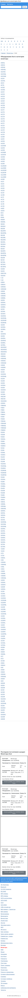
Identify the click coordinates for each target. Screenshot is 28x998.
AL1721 (3, 125)
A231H (2, 78)
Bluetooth (3, 887)
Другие (3, 923)
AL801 (2, 208)
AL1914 (3, 148)
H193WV (3, 367)
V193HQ (3, 562)
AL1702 (3, 105)
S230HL (3, 528)
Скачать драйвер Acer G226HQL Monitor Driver (14, 782)
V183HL (3, 557)
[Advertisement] (14, 23)
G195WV (3, 295)
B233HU (3, 244)
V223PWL (3, 604)
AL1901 (3, 136)
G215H (3, 309)
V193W (3, 571)
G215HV (3, 313)
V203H (3, 580)
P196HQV (3, 428)
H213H (3, 372)
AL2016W (3, 168)
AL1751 (3, 134)
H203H (3, 369)
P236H (3, 481)
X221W (3, 694)
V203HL (3, 582)
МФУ (2, 949)
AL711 (2, 197)
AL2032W (3, 170)
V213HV (3, 596)
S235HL (3, 535)
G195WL (3, 293)
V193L (2, 566)
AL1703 (3, 107)
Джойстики (4, 920)
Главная (3, 4)
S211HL (3, 517)
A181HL (3, 62)
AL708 (2, 195)
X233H (3, 705)
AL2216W (3, 174)
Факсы (3, 985)
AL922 (2, 210)
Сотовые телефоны (6, 979)
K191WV (3, 403)
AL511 (2, 181)
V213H (2, 591)
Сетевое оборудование (8, 974)
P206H (3, 441)
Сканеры (3, 976)
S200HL (3, 510)
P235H (3, 477)
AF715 (2, 85)
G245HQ (3, 340)
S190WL (3, 504)
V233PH (3, 620)
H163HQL (3, 358)
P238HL (3, 486)
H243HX (3, 389)
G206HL (3, 307)
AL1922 (3, 157)
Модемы (3, 945)
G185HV (3, 284)
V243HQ (3, 629)
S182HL (3, 501)
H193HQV (3, 363)
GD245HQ (4, 349)
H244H (3, 392)
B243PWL (3, 255)
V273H (3, 640)
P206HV (3, 445)
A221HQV (3, 76)
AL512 (2, 183)
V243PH (3, 631)
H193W (3, 365)
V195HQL (3, 578)
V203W (3, 587)
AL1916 (3, 150)
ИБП (2, 927)
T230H (3, 548)
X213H (2, 690)
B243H (3, 248)
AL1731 (3, 130)
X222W (3, 696)
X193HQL (3, 676)
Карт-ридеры (5, 932)
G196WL (3, 298)
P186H (2, 410)
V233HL (3, 618)
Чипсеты (3, 990)
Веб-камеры (4, 911)
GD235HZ (3, 347)
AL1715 (3, 118)
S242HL (3, 540)
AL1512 (3, 94)
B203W (3, 228)
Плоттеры (4, 963)
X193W (3, 678)
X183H (2, 663)
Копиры (3, 940)
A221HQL (3, 74)
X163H (2, 649)
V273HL (3, 643)
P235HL (3, 479)
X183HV (3, 665)
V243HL (3, 627)
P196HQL (3, 425)
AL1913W (3, 145)
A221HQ (3, 71)
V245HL (3, 638)
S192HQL (3, 508)
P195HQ (3, 421)
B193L (2, 217)
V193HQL (3, 564)
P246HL (3, 497)
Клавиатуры (4, 938)
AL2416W (3, 177)
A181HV (3, 65)
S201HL (3, 513)
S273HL (3, 546)
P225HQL (3, 466)
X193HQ (3, 674)
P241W (3, 488)
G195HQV (3, 289)
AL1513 (3, 96)
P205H (3, 436)
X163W (3, 651)
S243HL (3, 542)
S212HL (3, 519)
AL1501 (3, 87)
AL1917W (3, 154)
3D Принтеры (5, 884)
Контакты (10, 4)
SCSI (2, 902)
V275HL (3, 645)
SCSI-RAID (4, 905)
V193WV (3, 575)
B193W (3, 219)
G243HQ (3, 333)
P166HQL (3, 405)
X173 (2, 658)
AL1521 (3, 101)
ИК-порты (3, 929)
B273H (3, 260)
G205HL (3, 302)
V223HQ (3, 598)
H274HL (3, 394)
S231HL (3, 531)
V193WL (3, 573)
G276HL (3, 345)
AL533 (2, 190)
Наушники (4, 954)
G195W (3, 291)
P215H (2, 448)
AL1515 (3, 98)
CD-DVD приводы (6, 889)
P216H (2, 450)
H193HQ (3, 360)
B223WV (3, 239)
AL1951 (3, 163)
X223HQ (3, 699)
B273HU (3, 264)
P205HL (3, 439)
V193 (2, 560)
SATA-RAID (4, 900)
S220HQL (3, 522)
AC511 (2, 83)
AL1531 (3, 103)
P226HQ (3, 468)
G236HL (3, 329)
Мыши (2, 952)
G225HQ (3, 316)
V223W (3, 607)
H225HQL (3, 376)
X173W (3, 660)
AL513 (2, 186)
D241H (3, 271)
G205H (3, 300)
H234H (3, 380)
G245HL (3, 338)
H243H (3, 387)
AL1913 (3, 143)
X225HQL (3, 703)
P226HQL (3, 470)
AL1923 (3, 159)
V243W (3, 636)
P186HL (3, 412)
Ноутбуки (3, 956)
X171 (2, 656)
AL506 (2, 179)
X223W (3, 701)
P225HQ (3, 463)
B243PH (3, 251)
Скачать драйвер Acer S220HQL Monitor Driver (14, 812)
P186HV (3, 414)
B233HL (3, 242)
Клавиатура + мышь (7, 936)
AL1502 (3, 89)
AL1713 (3, 114)
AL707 (2, 192)
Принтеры (4, 967)
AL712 (2, 199)
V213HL (3, 593)
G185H (3, 282)
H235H (3, 383)
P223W (3, 459)
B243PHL (3, 253)
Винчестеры (4, 918)
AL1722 (3, 127)
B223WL (3, 237)
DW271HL (3, 273)
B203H (3, 224)
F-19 (2, 277)
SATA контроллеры (6, 898)
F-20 (2, 280)
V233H (3, 616)
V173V (2, 555)
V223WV (3, 611)
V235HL (3, 622)
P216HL (3, 452)
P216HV (3, 454)
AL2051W (3, 172)
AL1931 (3, 161)
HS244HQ (3, 401)
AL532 (2, 188)
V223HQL (3, 600)
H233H (3, 378)
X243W (3, 716)
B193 (2, 215)
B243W (3, 257)
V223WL (3, 609)
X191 (2, 667)
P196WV (3, 430)
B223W (3, 235)
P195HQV (3, 423)
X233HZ (3, 707)
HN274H (3, 396)
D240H (3, 269)
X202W (3, 683)
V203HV (3, 584)
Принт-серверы (5, 965)
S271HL (3, 544)
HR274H (3, 398)
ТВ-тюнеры (4, 983)
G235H (3, 324)
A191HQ (3, 67)
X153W (3, 647)
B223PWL (3, 233)
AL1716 (3, 121)
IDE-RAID (3, 891)
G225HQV (3, 320)
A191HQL (3, 69)
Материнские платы (7, 943)
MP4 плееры (4, 896)
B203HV (3, 226)
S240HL (3, 537)
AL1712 (3, 112)
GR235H (3, 354)
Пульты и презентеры (7, 972)
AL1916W (3, 152)
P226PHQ (3, 475)
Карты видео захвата (7, 934)
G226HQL (3, 322)
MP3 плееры (4, 893)
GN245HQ (4, 351)
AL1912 (3, 141)
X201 (2, 681)
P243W (3, 490)
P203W (3, 434)
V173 (2, 553)
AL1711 (2, 109)
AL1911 (2, 139)
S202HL (3, 515)
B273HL (3, 262)
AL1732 (3, 132)
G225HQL (3, 318)
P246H (3, 495)
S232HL (3, 533)
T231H (2, 551)
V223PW (3, 602)
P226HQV (3, 472)
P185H (2, 407)
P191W (2, 416)
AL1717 (3, 123)
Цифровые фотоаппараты (8, 988)
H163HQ (3, 356)
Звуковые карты (5, 925)
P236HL (3, 484)
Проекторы (4, 970)
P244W (3, 492)
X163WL (3, 654)
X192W (3, 672)
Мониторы (10, 53)
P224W (3, 461)
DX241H (3, 275)
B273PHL (3, 266)
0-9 (2, 41)
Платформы (4, 961)
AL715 (2, 201)
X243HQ (3, 714)
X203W (3, 687)
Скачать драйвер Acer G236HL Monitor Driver (14, 872)
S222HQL (3, 526)
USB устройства (5, 907)
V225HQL (3, 613)
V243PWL (3, 634)
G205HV (3, 304)
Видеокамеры (5, 914)
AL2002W (3, 165)
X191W (2, 669)
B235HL (3, 246)
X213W (3, 692)
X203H (3, 685)
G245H (3, 336)
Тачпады (3, 981)
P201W (3, 432)
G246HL (3, 342)
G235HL (3, 327)
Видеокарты (4, 916)
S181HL (3, 499)
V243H (3, 625)
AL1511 (2, 92)
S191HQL (3, 506)
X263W (3, 719)
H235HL (3, 385)
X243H (3, 712)
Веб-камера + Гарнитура (8, 909)
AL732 (2, 206)
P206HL (3, 443)
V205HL (3, 589)
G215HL (3, 311)
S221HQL (3, 524)
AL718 (2, 204)
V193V (2, 569)
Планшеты (4, 958)
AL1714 (3, 116)
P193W (3, 419)
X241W (3, 710)
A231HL (3, 80)
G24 (2, 331)
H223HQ (3, 374)
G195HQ (3, 286)
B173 (2, 213)
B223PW (3, 230)
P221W (3, 457)
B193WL (3, 221)
